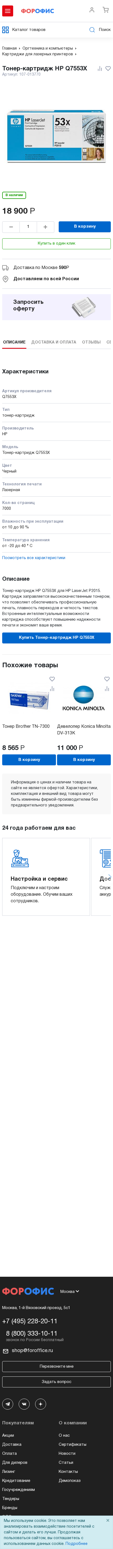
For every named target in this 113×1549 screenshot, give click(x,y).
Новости (67, 1454)
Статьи (66, 1463)
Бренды (9, 1508)
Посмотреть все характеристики (33, 558)
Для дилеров (14, 1463)
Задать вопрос (56, 1382)
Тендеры (10, 1499)
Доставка (11, 1445)
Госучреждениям (18, 1490)
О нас (64, 1436)
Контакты (68, 1472)
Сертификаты (72, 1445)
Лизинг (8, 1472)
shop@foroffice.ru (32, 1350)
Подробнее (76, 1544)
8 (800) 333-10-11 (31, 1334)
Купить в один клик (56, 243)
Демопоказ (70, 1481)
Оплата (9, 1454)
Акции (8, 1436)
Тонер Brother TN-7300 (26, 727)
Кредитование (16, 1481)
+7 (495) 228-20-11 (29, 1322)
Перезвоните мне (57, 1366)
